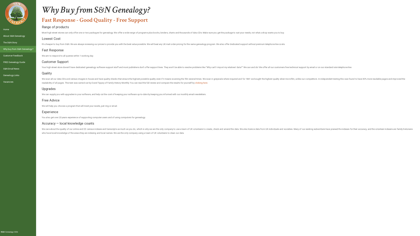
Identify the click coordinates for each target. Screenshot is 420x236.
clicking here (201, 83)
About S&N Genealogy (14, 36)
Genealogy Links (11, 75)
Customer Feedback (13, 55)
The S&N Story (10, 42)
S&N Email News (11, 69)
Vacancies (8, 82)
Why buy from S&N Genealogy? (18, 49)
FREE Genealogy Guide (14, 62)
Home (6, 29)
